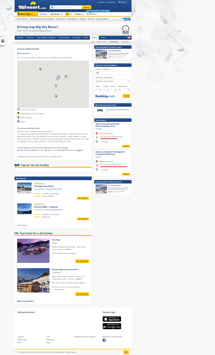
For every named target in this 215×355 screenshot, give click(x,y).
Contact (103, 38)
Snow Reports (72, 19)
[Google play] (112, 329)
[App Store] (112, 322)
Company (50, 340)
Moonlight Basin (64, 150)
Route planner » (24, 53)
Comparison (60, 19)
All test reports (22, 225)
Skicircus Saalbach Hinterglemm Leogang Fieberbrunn (110, 153)
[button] (105, 96)
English (123, 2)
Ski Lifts (91, 19)
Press (20, 342)
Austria (98, 157)
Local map (125, 42)
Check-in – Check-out (103, 69)
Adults (98, 86)
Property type (122, 86)
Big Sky (48, 150)
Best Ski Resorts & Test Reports (42, 19)
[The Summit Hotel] (101, 54)
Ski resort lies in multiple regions (97, 11)
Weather (83, 19)
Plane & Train (102, 42)
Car (93, 42)
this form (57, 156)
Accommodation (102, 19)
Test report (30, 38)
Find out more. (71, 352)
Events (86, 38)
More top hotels (25, 301)
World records (111, 2)
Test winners (101, 2)
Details (68, 249)
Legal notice (22, 340)
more (79, 150)
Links (48, 337)
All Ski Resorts (22, 19)
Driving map (114, 42)
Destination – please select (104, 77)
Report (125, 146)
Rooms (112, 86)
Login (48, 342)
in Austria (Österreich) (53, 189)
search (126, 96)
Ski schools (77, 38)
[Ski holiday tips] (126, 19)
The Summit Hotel (114, 51)
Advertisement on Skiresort (85, 337)
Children (106, 86)
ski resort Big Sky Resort (41, 31)
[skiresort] (31, 6)
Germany (99, 129)
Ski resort (20, 38)
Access (94, 38)
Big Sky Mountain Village (27, 150)
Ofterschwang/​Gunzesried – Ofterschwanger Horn (108, 125)
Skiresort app (109, 312)
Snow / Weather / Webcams (46, 38)
